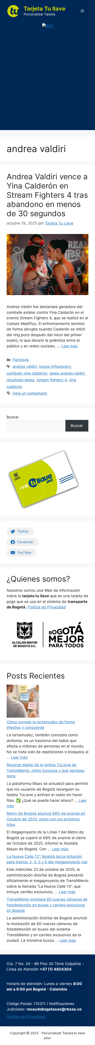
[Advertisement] (47, 83)
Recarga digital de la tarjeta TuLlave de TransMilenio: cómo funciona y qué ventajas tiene (45, 770)
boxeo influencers (55, 366)
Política (34, 607)
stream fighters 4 (51, 380)
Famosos (21, 359)
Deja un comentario (30, 393)
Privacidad (56, 607)
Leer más (69, 346)
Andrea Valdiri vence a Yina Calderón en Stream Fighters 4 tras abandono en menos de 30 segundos (47, 195)
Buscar (13, 417)
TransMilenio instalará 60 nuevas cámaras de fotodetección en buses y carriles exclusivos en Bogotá (47, 905)
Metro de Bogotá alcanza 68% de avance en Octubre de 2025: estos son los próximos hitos (46, 819)
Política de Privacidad (26, 1016)
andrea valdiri (25, 366)
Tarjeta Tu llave (44, 8)
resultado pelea (20, 380)
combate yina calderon (27, 373)
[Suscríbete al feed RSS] (47, 26)
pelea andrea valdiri (67, 373)
